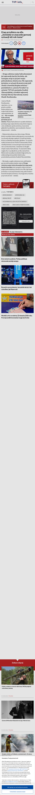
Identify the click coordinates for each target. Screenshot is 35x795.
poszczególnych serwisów (12, 781)
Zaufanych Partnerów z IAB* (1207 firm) (18, 769)
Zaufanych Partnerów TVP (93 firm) (15, 770)
